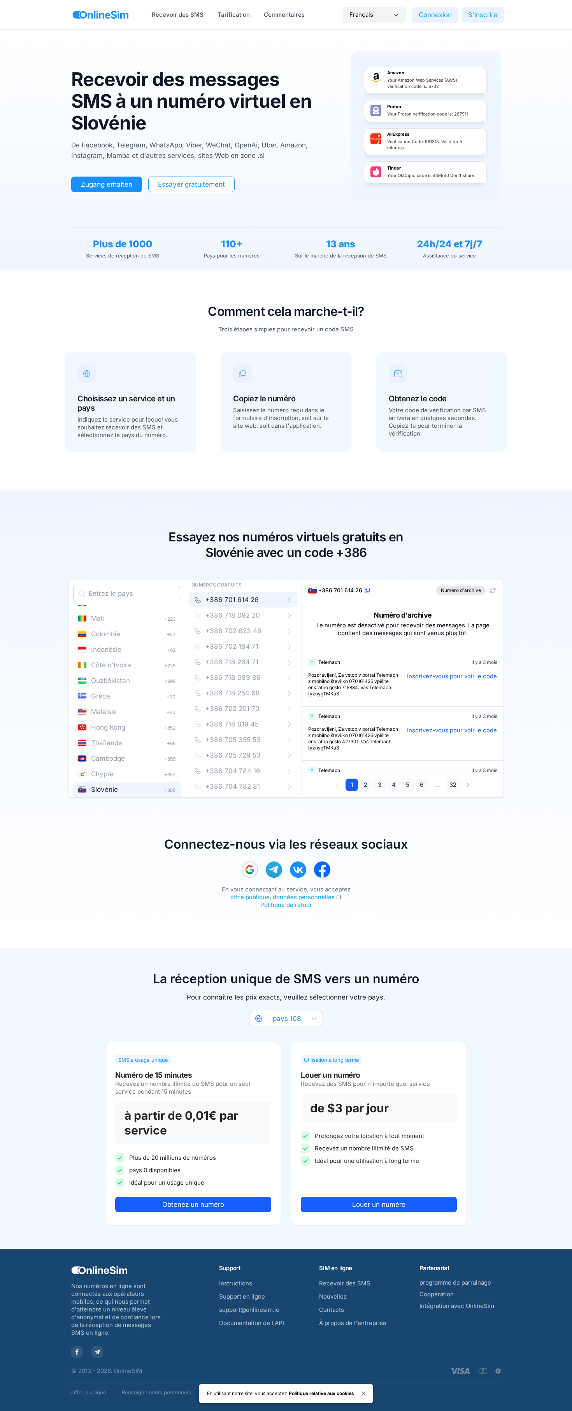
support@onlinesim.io (249, 1309)
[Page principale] (100, 15)
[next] (467, 785)
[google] (250, 869)
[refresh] (492, 590)
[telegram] (274, 869)
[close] (363, 1393)
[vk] (298, 869)
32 (452, 784)
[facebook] (322, 869)
